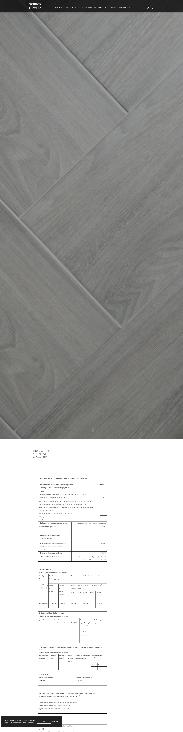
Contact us (124, 8)
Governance (100, 8)
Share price (147, 7)
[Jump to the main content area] (91, 431)
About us (59, 8)
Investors (87, 8)
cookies (13, 720)
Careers (112, 8)
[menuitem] (59, 8)
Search (151, 8)
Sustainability (72, 8)
